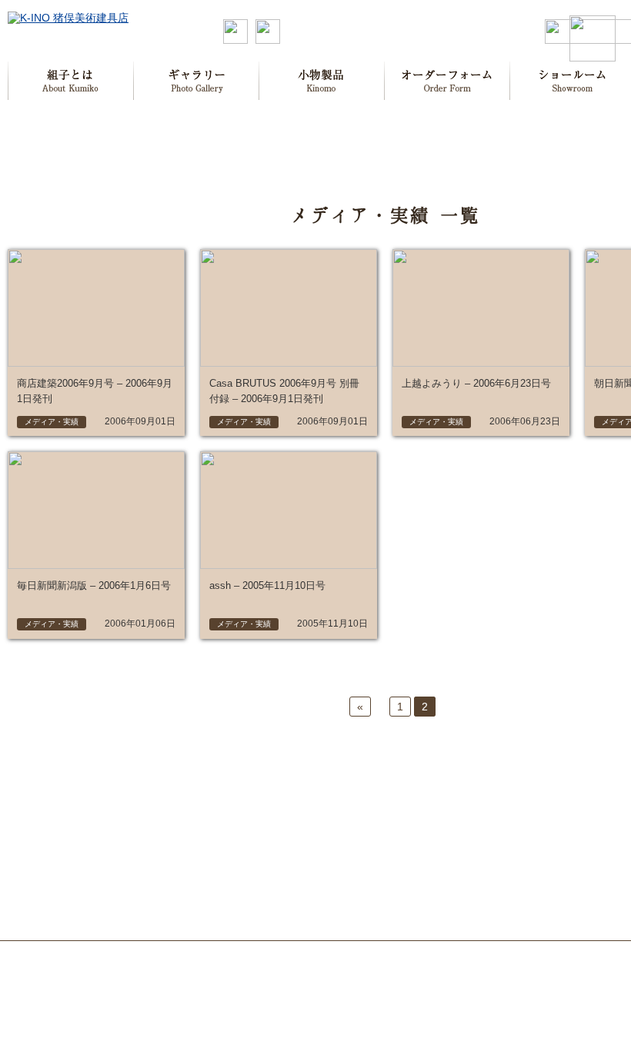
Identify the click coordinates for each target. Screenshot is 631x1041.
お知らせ (529, 798)
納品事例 (527, 908)
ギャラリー (196, 81)
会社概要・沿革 (445, 815)
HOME (38, 798)
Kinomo (322, 81)
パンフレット (441, 847)
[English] (235, 40)
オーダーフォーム (342, 814)
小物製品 (322, 798)
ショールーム (332, 829)
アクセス (431, 831)
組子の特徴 (107, 815)
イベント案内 (536, 875)
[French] (267, 40)
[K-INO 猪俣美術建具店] (68, 18)
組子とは (71, 81)
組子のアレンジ (116, 831)
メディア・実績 (445, 863)
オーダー (447, 81)
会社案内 (433, 798)
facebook (528, 843)
